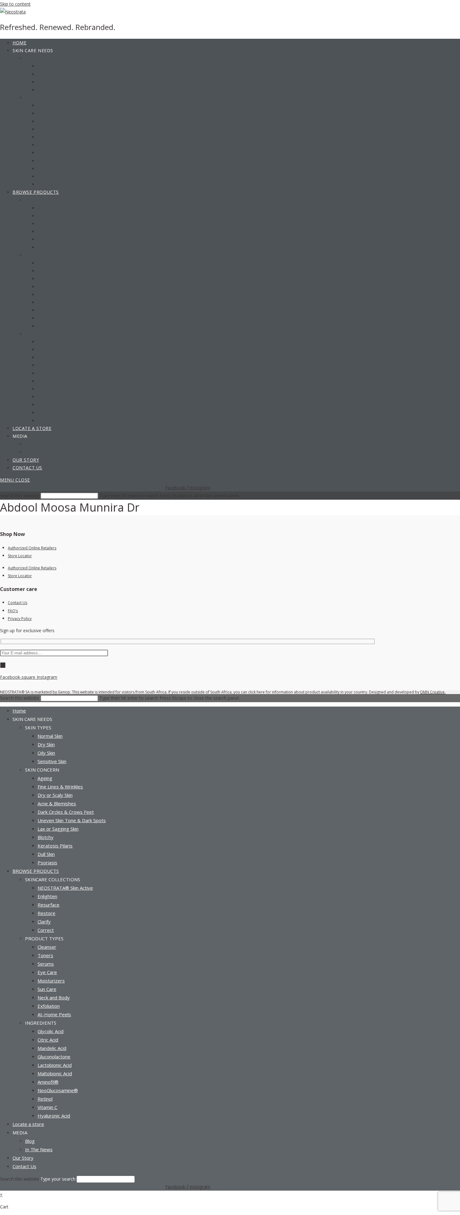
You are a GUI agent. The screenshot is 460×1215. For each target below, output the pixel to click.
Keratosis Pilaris (55, 845)
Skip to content (15, 4)
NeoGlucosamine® (58, 1090)
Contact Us (17, 602)
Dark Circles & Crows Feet (66, 812)
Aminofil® (48, 1082)
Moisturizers (51, 981)
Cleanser (47, 947)
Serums (46, 964)
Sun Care (47, 989)
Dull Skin (46, 854)
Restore (46, 913)
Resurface (48, 905)
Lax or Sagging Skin (58, 829)
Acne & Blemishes (57, 803)
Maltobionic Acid (55, 1073)
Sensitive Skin (52, 761)
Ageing (45, 778)
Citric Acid (48, 1040)
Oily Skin (46, 753)
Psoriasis (47, 862)
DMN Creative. (433, 692)
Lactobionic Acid (55, 1065)
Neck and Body (54, 997)
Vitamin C (47, 1107)
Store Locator (20, 555)
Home (19, 711)
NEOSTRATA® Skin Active (65, 888)
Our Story (23, 1158)
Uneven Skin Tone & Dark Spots (72, 820)
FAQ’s (13, 610)
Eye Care (47, 972)
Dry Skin (46, 744)
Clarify (44, 921)
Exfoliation (49, 1006)
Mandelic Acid (52, 1048)
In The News (39, 1149)
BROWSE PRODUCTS (36, 871)
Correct (46, 930)
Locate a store (28, 1124)
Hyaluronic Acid (54, 1115)
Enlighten (47, 896)
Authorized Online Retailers (32, 548)
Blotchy (46, 837)
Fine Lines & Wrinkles (60, 786)
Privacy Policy (20, 618)
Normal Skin (50, 736)
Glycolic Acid (51, 1031)
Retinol (45, 1099)
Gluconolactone (54, 1056)
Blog (30, 1141)
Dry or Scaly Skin (55, 795)
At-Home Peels (54, 1014)
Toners (45, 955)
